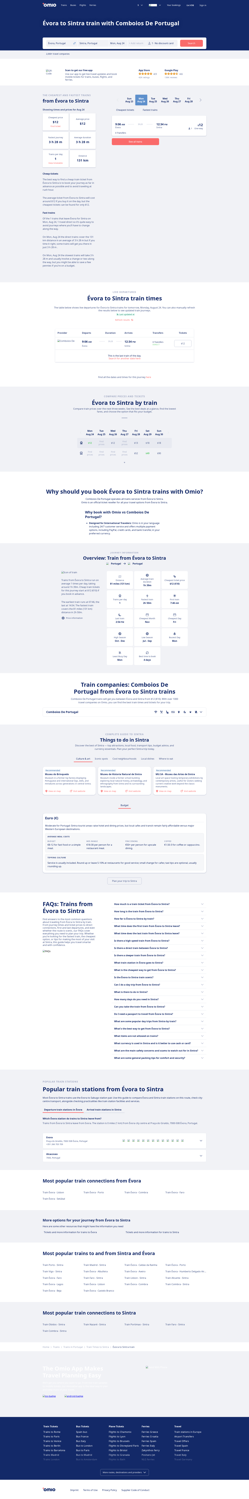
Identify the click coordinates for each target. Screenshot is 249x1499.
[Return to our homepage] (52, 5)
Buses (73, 5)
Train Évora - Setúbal (54, 1198)
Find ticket (56, 126)
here (148, 377)
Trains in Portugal (73, 1347)
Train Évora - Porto (94, 1192)
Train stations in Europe (187, 1431)
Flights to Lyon (117, 1436)
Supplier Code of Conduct (135, 1490)
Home (46, 1347)
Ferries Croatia (150, 1436)
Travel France (181, 1450)
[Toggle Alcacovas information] (201, 1156)
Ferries (92, 5)
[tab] (125, 109)
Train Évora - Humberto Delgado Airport (187, 1271)
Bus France (82, 1436)
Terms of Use (90, 1490)
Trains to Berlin (52, 1445)
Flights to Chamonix (120, 1431)
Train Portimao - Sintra (136, 1324)
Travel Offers (181, 1441)
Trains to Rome (51, 1431)
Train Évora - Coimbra (136, 1192)
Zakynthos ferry (151, 1450)
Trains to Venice (52, 1441)
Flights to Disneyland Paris (124, 1445)
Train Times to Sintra (97, 1347)
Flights (83, 5)
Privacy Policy (109, 1490)
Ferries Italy (148, 1445)
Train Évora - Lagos (53, 1284)
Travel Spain (181, 1445)
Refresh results (122, 320)
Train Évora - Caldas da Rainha (140, 1265)
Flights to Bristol (118, 1450)
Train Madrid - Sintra (95, 1265)
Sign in (203, 5)
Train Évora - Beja (52, 1290)
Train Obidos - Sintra (54, 1324)
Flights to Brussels (119, 1441)
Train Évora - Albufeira (96, 1271)
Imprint (74, 1490)
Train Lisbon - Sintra (135, 1277)
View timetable (55, 163)
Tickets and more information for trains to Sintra (152, 1232)
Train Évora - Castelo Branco (99, 1290)
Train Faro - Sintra (93, 1277)
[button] (118, 43)
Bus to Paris (83, 1450)
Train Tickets (50, 1426)
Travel (177, 1426)
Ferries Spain (149, 1441)
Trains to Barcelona (54, 1450)
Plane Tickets (116, 1426)
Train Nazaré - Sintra (95, 1324)
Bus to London (84, 1445)
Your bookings (174, 5)
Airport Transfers (184, 1436)
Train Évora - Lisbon (53, 1192)
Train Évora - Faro (174, 1192)
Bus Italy (81, 1441)
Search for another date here (124, 358)
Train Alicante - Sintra (176, 1277)
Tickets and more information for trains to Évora (70, 1232)
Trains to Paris (51, 1436)
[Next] (200, 100)
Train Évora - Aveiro (135, 1271)
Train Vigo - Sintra (52, 1271)
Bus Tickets (82, 1426)
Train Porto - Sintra (53, 1265)
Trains (64, 5)
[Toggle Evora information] (201, 1140)
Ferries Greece (150, 1431)
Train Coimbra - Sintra (177, 1284)
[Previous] (80, 432)
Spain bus (81, 1431)
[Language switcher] (155, 5)
